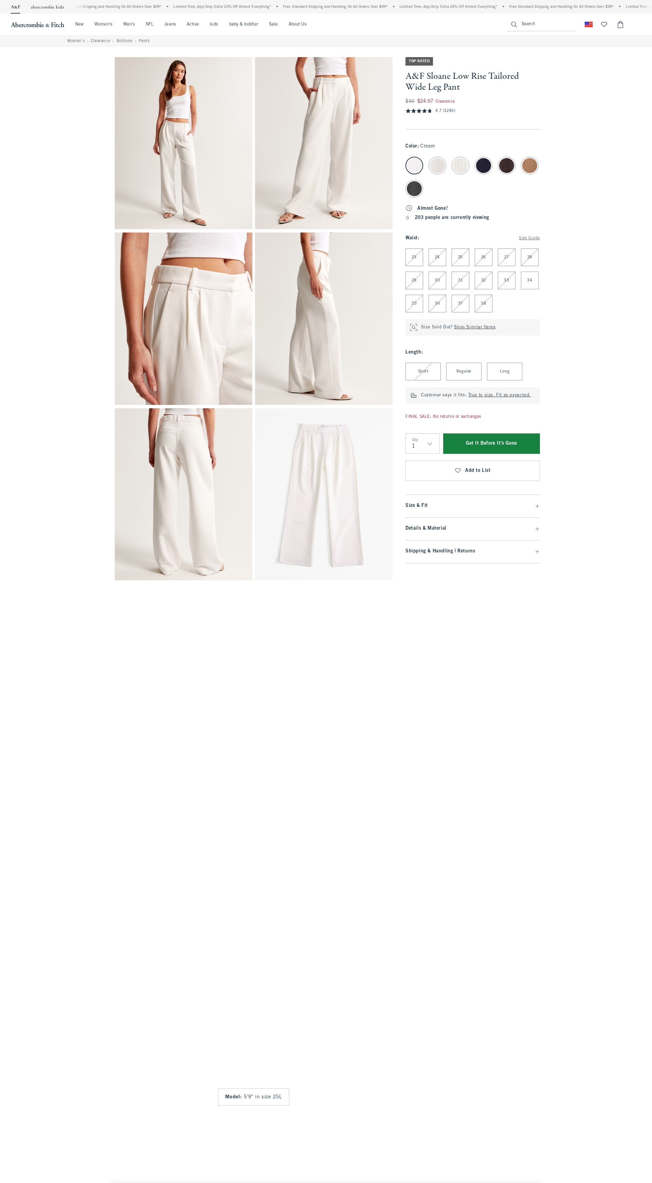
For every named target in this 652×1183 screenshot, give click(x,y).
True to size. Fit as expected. (499, 395)
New (79, 24)
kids (214, 24)
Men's (129, 24)
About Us (298, 24)
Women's (103, 24)
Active (193, 24)
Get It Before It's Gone (491, 443)
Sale (273, 24)
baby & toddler (243, 24)
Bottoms (124, 41)
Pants (144, 41)
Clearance (100, 41)
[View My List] (604, 24)
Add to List (478, 470)
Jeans (170, 24)
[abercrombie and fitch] (37, 24)
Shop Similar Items (474, 327)
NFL (149, 24)
